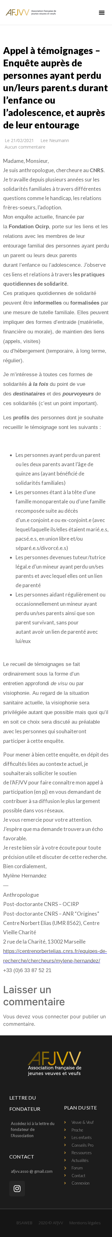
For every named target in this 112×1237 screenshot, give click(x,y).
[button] (101, 12)
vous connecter (50, 1016)
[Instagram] (17, 1188)
